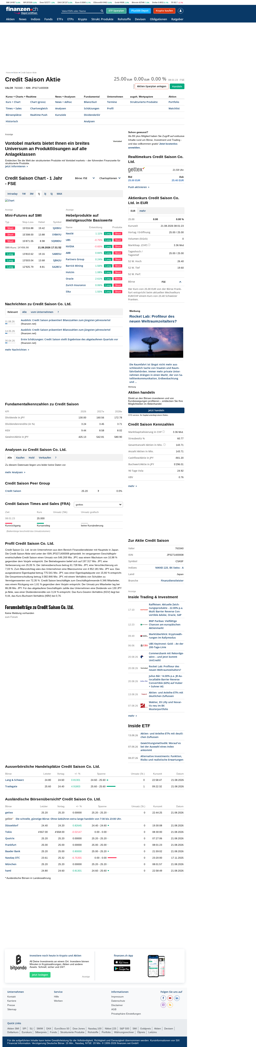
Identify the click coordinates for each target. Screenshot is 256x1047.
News (22, 19)
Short (118, 233)
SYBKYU (56, 234)
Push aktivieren (137, 187)
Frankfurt (10, 844)
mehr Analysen (14, 472)
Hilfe (56, 996)
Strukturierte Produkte (144, 102)
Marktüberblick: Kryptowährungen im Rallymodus (166, 635)
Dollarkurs (12, 1032)
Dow (42, 2)
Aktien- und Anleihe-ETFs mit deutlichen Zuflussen (166, 694)
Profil (110, 108)
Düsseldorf (11, 825)
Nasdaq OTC (12, 857)
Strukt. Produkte (102, 19)
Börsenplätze (13, 115)
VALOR (9, 88)
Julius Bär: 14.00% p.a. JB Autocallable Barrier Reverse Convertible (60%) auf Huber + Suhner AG (166, 681)
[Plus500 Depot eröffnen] (25, 13)
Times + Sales (14, 108)
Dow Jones (79, 1028)
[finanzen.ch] (22, 9)
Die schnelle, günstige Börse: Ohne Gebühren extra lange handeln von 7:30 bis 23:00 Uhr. (69, 818)
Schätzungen (91, 108)
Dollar (155, 2)
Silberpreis (41, 1032)
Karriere (11, 1001)
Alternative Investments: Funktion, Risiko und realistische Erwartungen (162, 758)
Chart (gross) (37, 102)
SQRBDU (56, 241)
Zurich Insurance (76, 285)
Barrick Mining (74, 265)
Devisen (140, 19)
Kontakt (11, 996)
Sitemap (11, 1009)
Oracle (69, 278)
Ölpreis (141, 1032)
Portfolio (174, 102)
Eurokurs (27, 1032)
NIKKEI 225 (161, 567)
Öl (172, 2)
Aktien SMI (13, 1028)
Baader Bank (12, 851)
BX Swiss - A (176, 567)
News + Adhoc (63, 102)
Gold (117, 2)
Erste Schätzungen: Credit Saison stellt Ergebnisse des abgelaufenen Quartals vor (69, 339)
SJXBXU (57, 228)
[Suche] (102, 10)
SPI (24, 2)
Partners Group (75, 259)
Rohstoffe (124, 19)
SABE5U (56, 254)
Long (108, 233)
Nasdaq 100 (95, 1028)
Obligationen (158, 19)
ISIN (28, 88)
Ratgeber (177, 19)
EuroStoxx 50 (62, 1028)
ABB (68, 252)
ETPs (70, 19)
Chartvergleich (39, 108)
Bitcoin (135, 2)
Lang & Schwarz (14, 780)
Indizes (35, 19)
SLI (31, 1028)
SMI (7, 2)
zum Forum (11, 617)
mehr (142, 210)
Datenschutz (118, 1001)
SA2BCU (56, 266)
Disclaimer (117, 1005)
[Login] (180, 11)
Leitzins (152, 1032)
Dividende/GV (92, 115)
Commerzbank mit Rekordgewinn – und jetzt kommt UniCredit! (166, 657)
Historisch (12, 121)
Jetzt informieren (15, 166)
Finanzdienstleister (172, 580)
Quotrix (9, 838)
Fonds (48, 19)
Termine (112, 102)
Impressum (117, 996)
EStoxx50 (98, 2)
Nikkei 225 (110, 1028)
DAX (60, 2)
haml (8, 870)
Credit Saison (13, 491)
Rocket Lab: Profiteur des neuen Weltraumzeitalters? (165, 668)
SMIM (40, 1028)
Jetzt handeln (156, 410)
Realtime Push (38, 115)
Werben (58, 1001)
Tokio (8, 832)
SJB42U (57, 260)
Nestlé (69, 233)
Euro (77, 2)
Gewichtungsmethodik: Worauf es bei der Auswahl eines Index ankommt (161, 746)
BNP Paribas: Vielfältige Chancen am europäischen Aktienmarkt (164, 624)
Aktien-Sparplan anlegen (151, 86)
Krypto (82, 19)
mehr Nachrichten (16, 349)
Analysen (60, 108)
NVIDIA (70, 246)
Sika (68, 291)
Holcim (70, 272)
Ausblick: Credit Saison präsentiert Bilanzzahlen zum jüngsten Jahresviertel (65, 320)
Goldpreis (145, 1028)
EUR (133, 210)
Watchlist (174, 108)
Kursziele (60, 115)
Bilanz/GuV (90, 102)
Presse (11, 1005)
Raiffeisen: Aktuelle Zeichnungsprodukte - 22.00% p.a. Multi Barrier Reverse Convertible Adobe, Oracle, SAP (166, 610)
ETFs (60, 19)
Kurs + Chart (13, 102)
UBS (68, 240)
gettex (9, 812)
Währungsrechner (124, 1032)
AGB (113, 1009)
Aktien (10, 19)
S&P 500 (124, 1028)
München (10, 864)
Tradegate (11, 786)
